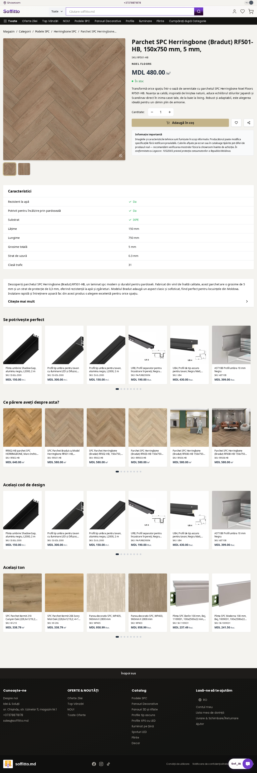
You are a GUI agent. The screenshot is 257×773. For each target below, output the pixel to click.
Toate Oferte (76, 715)
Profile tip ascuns (143, 715)
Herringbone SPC (65, 31)
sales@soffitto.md (16, 721)
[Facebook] (94, 764)
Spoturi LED (139, 732)
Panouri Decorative (108, 21)
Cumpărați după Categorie (187, 21)
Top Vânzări (50, 21)
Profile (130, 21)
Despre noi (10, 698)
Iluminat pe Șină (143, 726)
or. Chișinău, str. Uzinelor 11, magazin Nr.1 (30, 709)
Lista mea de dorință (210, 713)
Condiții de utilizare (177, 764)
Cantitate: (138, 112)
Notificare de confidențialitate (210, 764)
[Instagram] (101, 764)
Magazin (9, 31)
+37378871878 (132, 2)
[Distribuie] (249, 123)
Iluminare (145, 21)
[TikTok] (108, 764)
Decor (136, 743)
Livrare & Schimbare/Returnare (217, 718)
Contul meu (204, 707)
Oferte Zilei (29, 21)
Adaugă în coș (183, 123)
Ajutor (200, 724)
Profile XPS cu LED (143, 721)
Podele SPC (82, 21)
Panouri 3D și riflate (145, 709)
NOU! (66, 21)
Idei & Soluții (11, 704)
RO (205, 700)
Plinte (160, 21)
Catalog (139, 690)
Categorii (25, 31)
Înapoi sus (128, 673)
